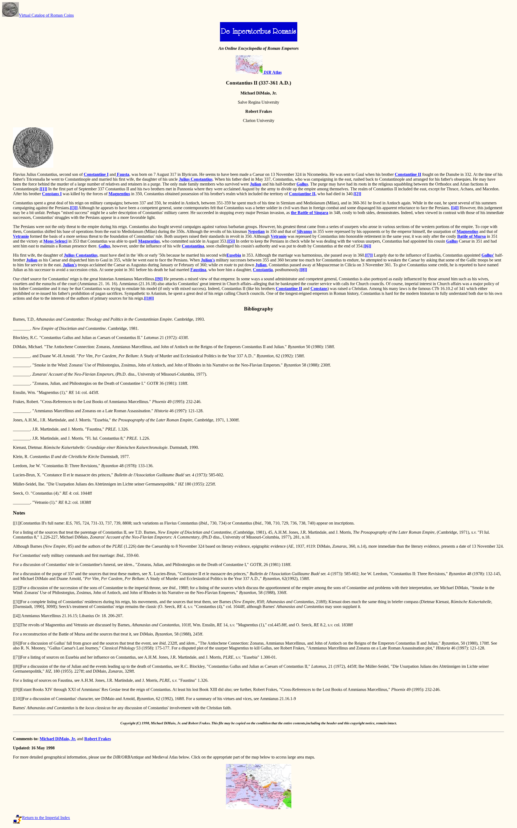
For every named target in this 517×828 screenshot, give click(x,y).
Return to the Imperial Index (46, 817)
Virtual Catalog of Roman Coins (46, 15)
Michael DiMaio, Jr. (58, 738)
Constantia (263, 269)
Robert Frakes (97, 738)
